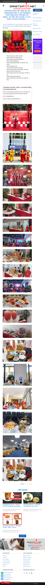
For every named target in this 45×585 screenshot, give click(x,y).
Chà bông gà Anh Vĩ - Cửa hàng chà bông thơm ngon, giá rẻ (31, 505)
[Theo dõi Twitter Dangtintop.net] (27, 573)
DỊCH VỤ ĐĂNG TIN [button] (27, 553)
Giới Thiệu (4, 557)
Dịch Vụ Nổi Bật (5, 559)
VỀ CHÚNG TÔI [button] (6, 553)
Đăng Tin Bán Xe (26, 564)
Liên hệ (4, 566)
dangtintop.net (36, 583)
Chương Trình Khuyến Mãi (7, 572)
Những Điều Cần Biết (6, 575)
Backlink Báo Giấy (26, 560)
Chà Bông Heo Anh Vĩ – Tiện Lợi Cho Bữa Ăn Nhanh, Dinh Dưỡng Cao (11, 505)
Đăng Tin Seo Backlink (27, 557)
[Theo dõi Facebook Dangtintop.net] (24, 573)
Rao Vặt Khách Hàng (6, 579)
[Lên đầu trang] (42, 581)
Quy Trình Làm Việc (6, 560)
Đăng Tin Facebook (26, 562)
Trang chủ (4, 555)
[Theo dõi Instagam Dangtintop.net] (29, 573)
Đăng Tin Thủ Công (26, 555)
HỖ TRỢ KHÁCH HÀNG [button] (8, 569)
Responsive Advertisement (37, 62)
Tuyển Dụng (5, 564)
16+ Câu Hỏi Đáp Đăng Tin (7, 577)
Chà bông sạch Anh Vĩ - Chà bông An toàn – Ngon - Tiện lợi (12, 526)
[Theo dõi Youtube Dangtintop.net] (32, 573)
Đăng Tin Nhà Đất (26, 566)
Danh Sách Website (6, 562)
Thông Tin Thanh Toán (7, 574)
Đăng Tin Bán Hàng (26, 559)
